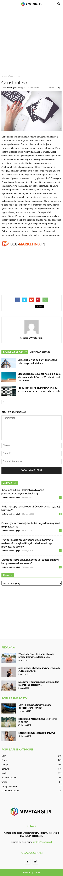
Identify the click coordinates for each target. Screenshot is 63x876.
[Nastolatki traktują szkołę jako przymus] (8, 736)
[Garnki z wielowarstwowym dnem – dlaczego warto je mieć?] (8, 708)
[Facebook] (27, 862)
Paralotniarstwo (9, 777)
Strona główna (7, 76)
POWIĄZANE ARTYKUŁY (15, 352)
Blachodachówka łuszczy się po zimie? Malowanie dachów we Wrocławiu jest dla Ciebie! (39, 377)
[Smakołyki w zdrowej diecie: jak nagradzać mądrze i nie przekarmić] (8, 686)
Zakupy (4, 764)
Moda (4, 773)
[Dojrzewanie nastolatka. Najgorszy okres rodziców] (8, 722)
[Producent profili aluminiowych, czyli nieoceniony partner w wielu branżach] (8, 391)
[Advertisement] (31, 40)
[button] (59, 4)
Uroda (4, 782)
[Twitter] (35, 862)
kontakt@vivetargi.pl (42, 842)
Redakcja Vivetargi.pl (16, 88)
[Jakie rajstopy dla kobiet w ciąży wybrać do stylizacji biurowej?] (8, 672)
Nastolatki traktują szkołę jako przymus (36, 733)
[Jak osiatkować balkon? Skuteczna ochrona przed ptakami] (8, 363)
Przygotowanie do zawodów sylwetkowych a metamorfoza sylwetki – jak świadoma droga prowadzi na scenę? (27, 543)
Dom (3, 755)
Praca (4, 760)
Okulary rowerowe (10, 790)
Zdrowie (5, 768)
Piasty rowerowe (9, 786)
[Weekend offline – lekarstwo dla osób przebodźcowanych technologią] (8, 658)
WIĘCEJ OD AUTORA (40, 352)
